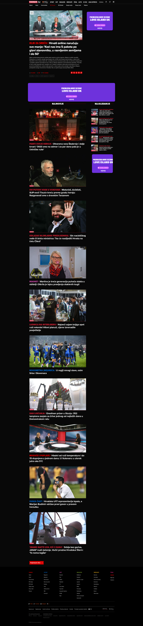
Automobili (79, 598)
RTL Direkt (60, 5)
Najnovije (112, 577)
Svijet (36, 5)
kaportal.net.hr (62, 615)
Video (112, 575)
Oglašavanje (38, 609)
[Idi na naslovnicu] (45, 3)
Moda (78, 586)
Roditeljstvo (79, 591)
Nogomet (46, 575)
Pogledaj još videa (35, 563)
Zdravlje (78, 593)
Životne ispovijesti (80, 595)
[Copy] (81, 73)
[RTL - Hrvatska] (105, 609)
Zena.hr (35, 615)
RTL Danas (52, 5)
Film (60, 577)
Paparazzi (61, 582)
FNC (44, 591)
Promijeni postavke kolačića (80, 609)
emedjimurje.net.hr (47, 615)
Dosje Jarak (78, 5)
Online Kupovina (44, 76)
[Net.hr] (112, 609)
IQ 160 (85, 2)
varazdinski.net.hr (71, 615)
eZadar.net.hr (100, 615)
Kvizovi (95, 591)
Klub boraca (46, 579)
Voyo (60, 595)
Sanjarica (112, 580)
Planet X (95, 586)
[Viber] (79, 73)
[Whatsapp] (76, 73)
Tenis (45, 586)
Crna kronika (44, 5)
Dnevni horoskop (97, 579)
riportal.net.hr (80, 615)
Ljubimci (78, 584)
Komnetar (96, 582)
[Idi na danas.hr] (35, 2)
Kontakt (71, 609)
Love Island (62, 586)
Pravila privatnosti (64, 609)
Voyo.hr (40, 615)
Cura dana (96, 577)
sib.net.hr (55, 615)
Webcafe (69, 2)
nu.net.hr (107, 615)
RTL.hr (30, 615)
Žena (75, 2)
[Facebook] (72, 73)
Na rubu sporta (47, 582)
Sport (52, 2)
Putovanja (79, 588)
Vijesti (30, 5)
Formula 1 (46, 593)
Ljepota (78, 582)
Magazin (62, 2)
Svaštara (95, 588)
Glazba (61, 579)
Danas (31, 572)
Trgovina (52, 76)
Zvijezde (61, 575)
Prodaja (32, 76)
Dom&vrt (78, 577)
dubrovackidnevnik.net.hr (90, 615)
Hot (56, 2)
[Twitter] (74, 73)
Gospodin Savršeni (63, 591)
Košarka (45, 584)
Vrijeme (86, 5)
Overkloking (96, 584)
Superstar (61, 588)
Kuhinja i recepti (80, 579)
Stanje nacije (69, 5)
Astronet (95, 575)
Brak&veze (79, 575)
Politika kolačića (55, 609)
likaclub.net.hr (46, 617)
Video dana (96, 593)
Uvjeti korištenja (46, 609)
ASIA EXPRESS (93, 2)
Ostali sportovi (46, 588)
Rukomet (45, 577)
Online (37, 76)
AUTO (80, 2)
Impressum (31, 609)
